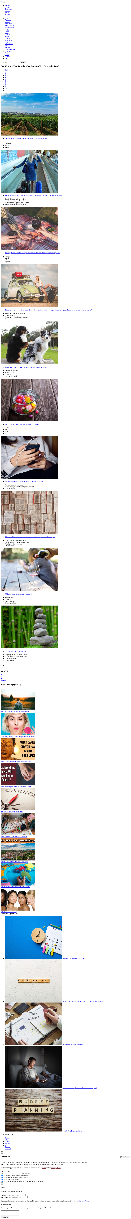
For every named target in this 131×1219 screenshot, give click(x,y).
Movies (7, 11)
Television (8, 9)
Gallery (7, 56)
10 (6, 88)
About (7, 1138)
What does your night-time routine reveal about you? (80, 1088)
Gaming (7, 38)
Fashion (7, 14)
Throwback (8, 24)
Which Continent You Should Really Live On (15, 887)
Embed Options (6, 1171)
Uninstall (8, 1149)
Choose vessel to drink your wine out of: (18, 594)
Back (6, 70)
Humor (7, 22)
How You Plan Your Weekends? (73, 1045)
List (6, 58)
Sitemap (7, 1147)
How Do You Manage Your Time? (74, 958)
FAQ (6, 1140)
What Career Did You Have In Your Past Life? (16, 762)
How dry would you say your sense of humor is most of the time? (26, 367)
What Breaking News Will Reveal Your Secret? (16, 787)
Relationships (9, 27)
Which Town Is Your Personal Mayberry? (14, 862)
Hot (6, 16)
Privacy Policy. (56, 1168)
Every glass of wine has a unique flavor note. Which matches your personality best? (32, 253)
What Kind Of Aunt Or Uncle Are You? (14, 837)
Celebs (7, 7)
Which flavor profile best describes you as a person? (22, 424)
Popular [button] (7, 5)
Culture (7, 35)
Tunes (7, 13)
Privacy (7, 1143)
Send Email (5, 1217)
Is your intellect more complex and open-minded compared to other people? (30, 537)
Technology (9, 40)
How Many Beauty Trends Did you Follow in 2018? (18, 736)
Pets (6, 29)
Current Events (10, 49)
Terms (7, 1145)
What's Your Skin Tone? (8, 912)
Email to (3, 1195)
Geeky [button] (7, 33)
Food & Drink (9, 25)
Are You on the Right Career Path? (12, 812)
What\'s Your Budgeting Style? (72, 1131)
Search (23, 62)
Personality (8, 51)
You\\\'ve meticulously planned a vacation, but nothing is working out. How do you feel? (34, 195)
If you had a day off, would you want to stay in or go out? (24, 481)
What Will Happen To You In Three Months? (15, 711)
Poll (6, 53)
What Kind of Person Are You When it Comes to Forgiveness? (83, 1001)
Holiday (7, 31)
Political (7, 47)
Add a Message (6, 1204)
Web (6, 42)
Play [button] (6, 18)
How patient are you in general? (16, 651)
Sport (6, 45)
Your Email (4, 1197)
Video (7, 55)
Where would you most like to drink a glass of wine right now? (26, 138)
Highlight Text (125, 1157)
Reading (7, 36)
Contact (7, 1141)
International (9, 44)
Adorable (8, 20)
